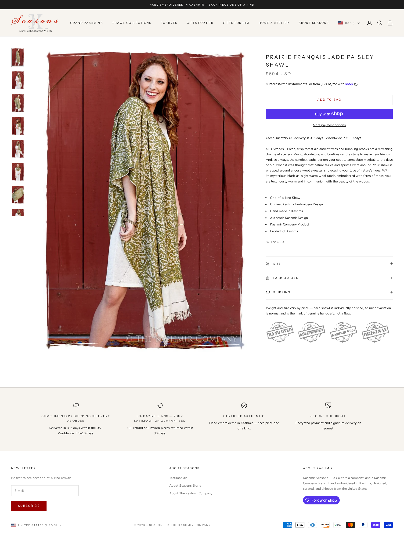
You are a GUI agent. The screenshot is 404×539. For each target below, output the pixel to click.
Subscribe (29, 506)
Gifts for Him (236, 23)
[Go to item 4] (17, 126)
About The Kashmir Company (190, 493)
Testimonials (178, 478)
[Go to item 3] (17, 103)
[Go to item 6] (17, 171)
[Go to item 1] (17, 57)
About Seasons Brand (185, 485)
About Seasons (314, 23)
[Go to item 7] (17, 194)
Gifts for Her (200, 23)
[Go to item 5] (17, 148)
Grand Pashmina (86, 23)
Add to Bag (329, 99)
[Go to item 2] (17, 80)
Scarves (169, 23)
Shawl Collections (132, 23)
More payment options (329, 125)
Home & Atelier (274, 23)
